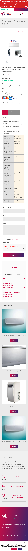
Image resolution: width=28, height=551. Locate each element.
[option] (14, 49)
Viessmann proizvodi (8, 296)
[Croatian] (8, 14)
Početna (6, 32)
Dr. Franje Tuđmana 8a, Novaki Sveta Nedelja (17, 496)
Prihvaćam (13, 239)
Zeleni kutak (4, 9)
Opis (5, 112)
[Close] (26, 2)
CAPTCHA (6, 242)
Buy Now (14, 340)
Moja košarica (5, 528)
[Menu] (26, 7)
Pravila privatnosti (7, 524)
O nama (16, 515)
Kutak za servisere (19, 524)
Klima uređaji (21, 32)
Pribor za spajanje (8, 287)
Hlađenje (13, 32)
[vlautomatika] (3, 15)
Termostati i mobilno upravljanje (11, 292)
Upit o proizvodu (14, 112)
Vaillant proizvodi (8, 294)
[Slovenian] (10, 14)
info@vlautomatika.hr (17, 486)
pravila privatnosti (16, 239)
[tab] (5, 112)
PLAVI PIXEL (11, 535)
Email (5, 215)
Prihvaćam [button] (14, 548)
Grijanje (5, 278)
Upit (4, 223)
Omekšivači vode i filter (9, 285)
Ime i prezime (7, 207)
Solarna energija (7, 290)
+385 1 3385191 (15, 477)
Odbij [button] (20, 548)
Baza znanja (14, 267)
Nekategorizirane (7, 283)
